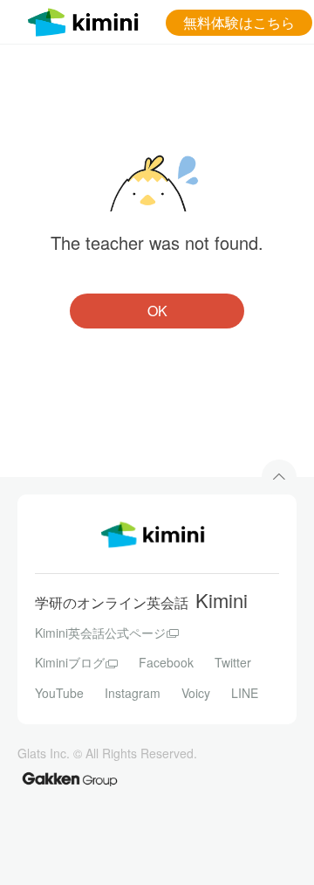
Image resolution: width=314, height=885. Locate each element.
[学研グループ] (69, 779)
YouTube (59, 693)
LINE (244, 693)
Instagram (132, 693)
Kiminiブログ (70, 662)
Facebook (166, 662)
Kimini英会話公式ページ (100, 632)
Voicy (195, 693)
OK (157, 311)
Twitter (233, 662)
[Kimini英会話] (87, 20)
